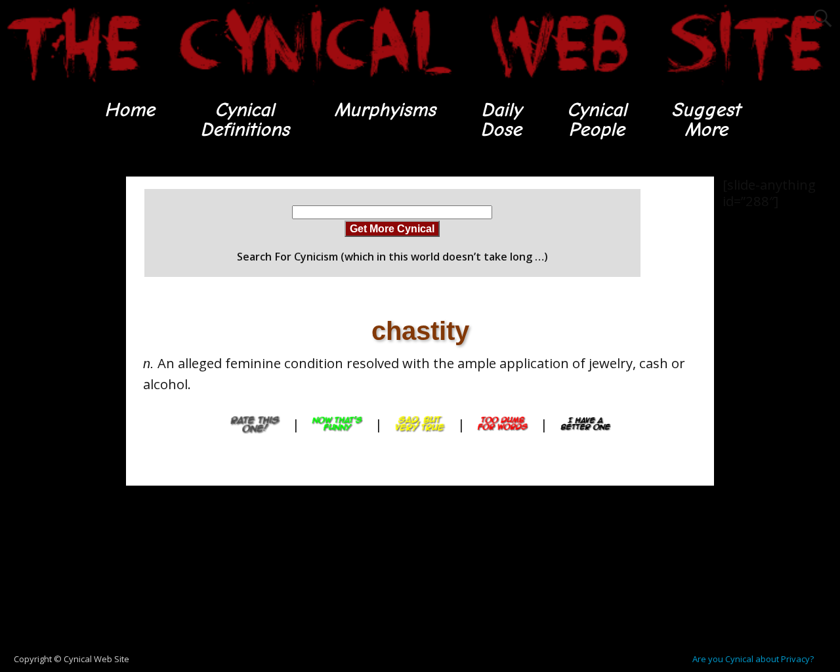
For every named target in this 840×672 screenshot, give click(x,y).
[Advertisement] (52, 373)
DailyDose (501, 119)
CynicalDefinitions (244, 119)
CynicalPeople (597, 119)
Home (129, 109)
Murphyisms (385, 109)
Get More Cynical (392, 228)
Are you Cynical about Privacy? (753, 659)
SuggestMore (705, 119)
